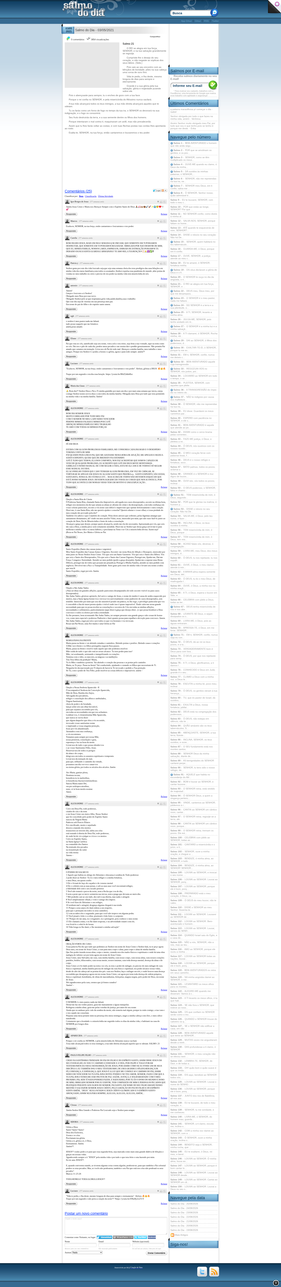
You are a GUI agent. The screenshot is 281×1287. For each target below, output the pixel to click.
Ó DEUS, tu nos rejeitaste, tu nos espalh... (193, 559)
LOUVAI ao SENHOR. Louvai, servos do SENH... (192, 929)
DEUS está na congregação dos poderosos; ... (193, 713)
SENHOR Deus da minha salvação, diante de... (189, 754)
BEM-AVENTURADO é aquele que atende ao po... (192, 426)
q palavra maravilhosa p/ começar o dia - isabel (191, 110)
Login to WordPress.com (123, 1237)
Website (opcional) (140, 1241)
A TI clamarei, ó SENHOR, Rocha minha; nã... (193, 334)
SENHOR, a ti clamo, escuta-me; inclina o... (192, 1125)
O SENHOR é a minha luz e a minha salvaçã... (193, 327)
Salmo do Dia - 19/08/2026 (184, 1230)
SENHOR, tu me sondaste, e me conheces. (192, 1111)
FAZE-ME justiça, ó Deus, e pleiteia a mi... (191, 440)
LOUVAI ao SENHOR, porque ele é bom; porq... (192, 1090)
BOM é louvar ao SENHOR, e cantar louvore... (192, 783)
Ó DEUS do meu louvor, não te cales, (193, 901)
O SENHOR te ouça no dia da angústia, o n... (192, 278)
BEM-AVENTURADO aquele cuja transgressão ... (192, 363)
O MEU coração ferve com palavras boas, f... (190, 454)
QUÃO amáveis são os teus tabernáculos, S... (191, 727)
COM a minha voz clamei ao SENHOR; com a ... (192, 1132)
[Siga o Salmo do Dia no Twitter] (202, 1276)
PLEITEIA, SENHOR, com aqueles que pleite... (190, 384)
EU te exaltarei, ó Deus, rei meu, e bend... (191, 1153)
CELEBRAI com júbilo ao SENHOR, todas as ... (190, 838)
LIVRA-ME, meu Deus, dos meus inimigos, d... (193, 552)
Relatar (164, 214)
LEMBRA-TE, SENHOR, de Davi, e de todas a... (191, 1062)
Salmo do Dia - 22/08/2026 (184, 1217)
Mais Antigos (181, 1234)
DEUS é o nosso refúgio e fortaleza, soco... (190, 461)
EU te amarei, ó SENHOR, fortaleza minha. (190, 264)
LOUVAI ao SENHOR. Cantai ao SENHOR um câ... (193, 1180)
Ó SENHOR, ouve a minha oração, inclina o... (191, 1139)
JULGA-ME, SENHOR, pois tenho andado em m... (190, 320)
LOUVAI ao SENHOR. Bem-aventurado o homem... (191, 922)
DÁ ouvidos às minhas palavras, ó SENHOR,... (189, 172)
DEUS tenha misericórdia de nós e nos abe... (192, 608)
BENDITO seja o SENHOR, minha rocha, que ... (191, 1146)
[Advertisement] (121, 21)
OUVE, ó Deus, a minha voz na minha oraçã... (192, 587)
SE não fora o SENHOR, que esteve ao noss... (192, 1006)
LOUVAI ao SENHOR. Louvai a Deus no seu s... (193, 1187)
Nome (67, 1241)
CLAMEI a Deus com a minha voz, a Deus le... (192, 678)
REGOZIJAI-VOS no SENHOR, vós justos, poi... (188, 370)
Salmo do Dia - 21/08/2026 (184, 1221)
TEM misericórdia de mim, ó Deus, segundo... (192, 496)
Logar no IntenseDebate (104, 1237)
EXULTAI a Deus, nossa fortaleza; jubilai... (189, 706)
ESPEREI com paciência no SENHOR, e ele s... (191, 419)
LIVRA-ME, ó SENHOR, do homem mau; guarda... (191, 1118)
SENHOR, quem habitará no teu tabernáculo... (192, 243)
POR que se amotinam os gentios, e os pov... (191, 151)
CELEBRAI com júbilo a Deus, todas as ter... (192, 601)
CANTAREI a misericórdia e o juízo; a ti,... (192, 845)
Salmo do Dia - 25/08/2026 (184, 1203)
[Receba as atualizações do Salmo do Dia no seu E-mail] (214, 1276)
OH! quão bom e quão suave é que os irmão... (193, 1069)
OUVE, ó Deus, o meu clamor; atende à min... (192, 566)
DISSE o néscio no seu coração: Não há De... (193, 236)
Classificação (91, 196)
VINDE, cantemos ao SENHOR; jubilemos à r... (193, 803)
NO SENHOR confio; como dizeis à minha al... (193, 215)
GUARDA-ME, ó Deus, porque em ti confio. (192, 250)
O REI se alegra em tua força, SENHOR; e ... (192, 285)
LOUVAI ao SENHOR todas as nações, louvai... (192, 957)
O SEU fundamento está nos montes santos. (191, 747)
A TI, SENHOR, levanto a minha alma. (191, 313)
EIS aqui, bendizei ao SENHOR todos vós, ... (193, 1076)
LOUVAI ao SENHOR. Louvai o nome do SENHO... (193, 1083)
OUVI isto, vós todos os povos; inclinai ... (192, 482)
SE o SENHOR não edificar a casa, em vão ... (192, 1027)
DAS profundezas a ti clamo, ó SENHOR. (193, 1048)
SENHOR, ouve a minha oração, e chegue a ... (189, 852)
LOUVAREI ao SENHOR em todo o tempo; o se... (193, 377)
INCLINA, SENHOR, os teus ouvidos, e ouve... (191, 740)
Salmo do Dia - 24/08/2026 (184, 1208)
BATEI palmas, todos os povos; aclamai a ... (192, 468)
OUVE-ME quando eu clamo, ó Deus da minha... (193, 165)
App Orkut (186, 21)
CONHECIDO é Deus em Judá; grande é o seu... (192, 671)
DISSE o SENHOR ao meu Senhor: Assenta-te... (191, 908)
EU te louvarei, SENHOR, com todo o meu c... (191, 201)
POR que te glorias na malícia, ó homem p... (193, 503)
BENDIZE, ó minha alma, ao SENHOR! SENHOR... (192, 866)
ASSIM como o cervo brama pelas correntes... (191, 433)
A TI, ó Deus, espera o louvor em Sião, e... (193, 594)
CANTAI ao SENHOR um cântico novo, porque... (193, 824)
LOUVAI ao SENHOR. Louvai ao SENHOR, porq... (194, 880)
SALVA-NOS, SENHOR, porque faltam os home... (192, 222)
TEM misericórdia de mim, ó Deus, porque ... (191, 531)
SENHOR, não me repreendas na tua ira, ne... (193, 180)
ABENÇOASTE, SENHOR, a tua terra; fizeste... (193, 734)
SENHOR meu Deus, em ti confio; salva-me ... (191, 187)
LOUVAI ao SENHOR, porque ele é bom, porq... (192, 887)
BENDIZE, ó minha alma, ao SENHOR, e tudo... (192, 859)
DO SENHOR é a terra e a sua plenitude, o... (191, 306)
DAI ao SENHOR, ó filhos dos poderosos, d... (193, 341)
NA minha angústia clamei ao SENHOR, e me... (192, 978)
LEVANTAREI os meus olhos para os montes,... (192, 985)
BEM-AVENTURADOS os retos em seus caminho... (193, 971)
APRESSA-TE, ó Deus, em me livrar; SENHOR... (192, 629)
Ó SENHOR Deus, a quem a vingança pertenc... (191, 797)
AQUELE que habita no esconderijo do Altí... (190, 776)
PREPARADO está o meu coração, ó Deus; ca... (190, 894)
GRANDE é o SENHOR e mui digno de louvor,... (191, 475)
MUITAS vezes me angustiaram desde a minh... (193, 1041)
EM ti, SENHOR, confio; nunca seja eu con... (194, 636)
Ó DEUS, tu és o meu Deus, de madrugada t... (192, 580)
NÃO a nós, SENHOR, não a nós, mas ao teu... (192, 943)
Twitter (215, 21)
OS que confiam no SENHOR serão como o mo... (192, 1013)
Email (101, 1241)
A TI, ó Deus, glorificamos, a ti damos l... (192, 664)
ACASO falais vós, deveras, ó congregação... (191, 545)
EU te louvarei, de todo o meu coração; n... (192, 1104)
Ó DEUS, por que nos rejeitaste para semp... (193, 657)
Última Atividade (105, 196)
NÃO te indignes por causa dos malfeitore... (192, 398)
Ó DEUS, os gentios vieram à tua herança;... (193, 692)
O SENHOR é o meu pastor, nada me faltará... (192, 299)
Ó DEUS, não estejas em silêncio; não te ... (189, 720)
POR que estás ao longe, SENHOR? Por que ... (189, 208)
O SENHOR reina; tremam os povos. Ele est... (192, 831)
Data (81, 196)
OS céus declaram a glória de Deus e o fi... (193, 271)
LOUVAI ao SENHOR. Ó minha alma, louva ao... (193, 1159)
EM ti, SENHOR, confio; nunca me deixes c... (192, 356)
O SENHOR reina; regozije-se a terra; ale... (193, 817)
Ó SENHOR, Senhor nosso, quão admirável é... (191, 194)
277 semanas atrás (97, 202)
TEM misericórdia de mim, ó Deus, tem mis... (191, 538)
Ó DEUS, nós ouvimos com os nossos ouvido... (192, 447)
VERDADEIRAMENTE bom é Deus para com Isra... (191, 650)
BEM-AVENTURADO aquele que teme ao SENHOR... (191, 1034)
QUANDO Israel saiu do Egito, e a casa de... (193, 936)
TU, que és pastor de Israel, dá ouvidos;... (192, 699)
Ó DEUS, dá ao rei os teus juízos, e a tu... (190, 643)
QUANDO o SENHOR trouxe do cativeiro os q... (193, 1020)
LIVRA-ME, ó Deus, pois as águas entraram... (190, 622)
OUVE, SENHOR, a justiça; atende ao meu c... (190, 257)
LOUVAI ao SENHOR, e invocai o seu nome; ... (193, 873)
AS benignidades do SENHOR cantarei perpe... (192, 761)
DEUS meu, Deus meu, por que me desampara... (192, 292)
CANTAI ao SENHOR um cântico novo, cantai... (193, 810)
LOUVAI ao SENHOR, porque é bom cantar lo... (193, 1166)
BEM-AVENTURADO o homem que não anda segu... (193, 144)
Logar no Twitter (140, 1237)
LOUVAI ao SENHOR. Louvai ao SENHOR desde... (194, 1173)
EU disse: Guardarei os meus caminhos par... (192, 412)
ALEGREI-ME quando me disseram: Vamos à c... (190, 992)
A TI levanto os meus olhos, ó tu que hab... (193, 999)
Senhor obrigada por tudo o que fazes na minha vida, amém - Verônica (191, 117)
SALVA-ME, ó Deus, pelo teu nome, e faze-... (191, 517)
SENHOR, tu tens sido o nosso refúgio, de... (192, 768)
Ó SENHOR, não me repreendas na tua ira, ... (193, 405)
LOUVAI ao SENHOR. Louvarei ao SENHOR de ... (193, 915)
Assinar (68, 1252)
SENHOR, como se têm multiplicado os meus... (189, 158)
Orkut (198, 21)
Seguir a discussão (164, 190)
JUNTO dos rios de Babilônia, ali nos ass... (192, 1097)
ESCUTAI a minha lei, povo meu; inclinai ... (193, 685)
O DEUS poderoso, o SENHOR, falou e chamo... (193, 489)
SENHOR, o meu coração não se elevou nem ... (192, 1055)
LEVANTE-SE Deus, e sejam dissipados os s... (191, 615)
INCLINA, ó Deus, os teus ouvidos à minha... (190, 524)
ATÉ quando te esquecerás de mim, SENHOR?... (192, 229)
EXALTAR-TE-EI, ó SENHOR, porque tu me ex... (193, 349)
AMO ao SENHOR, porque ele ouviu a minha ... (192, 950)
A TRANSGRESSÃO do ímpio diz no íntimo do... (193, 391)
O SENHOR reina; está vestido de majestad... (192, 790)
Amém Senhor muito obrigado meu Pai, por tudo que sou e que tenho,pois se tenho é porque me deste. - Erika (192, 126)
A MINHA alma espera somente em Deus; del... (192, 573)
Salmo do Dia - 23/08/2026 (184, 1212)
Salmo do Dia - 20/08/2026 (184, 1225)
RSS (206, 21)
